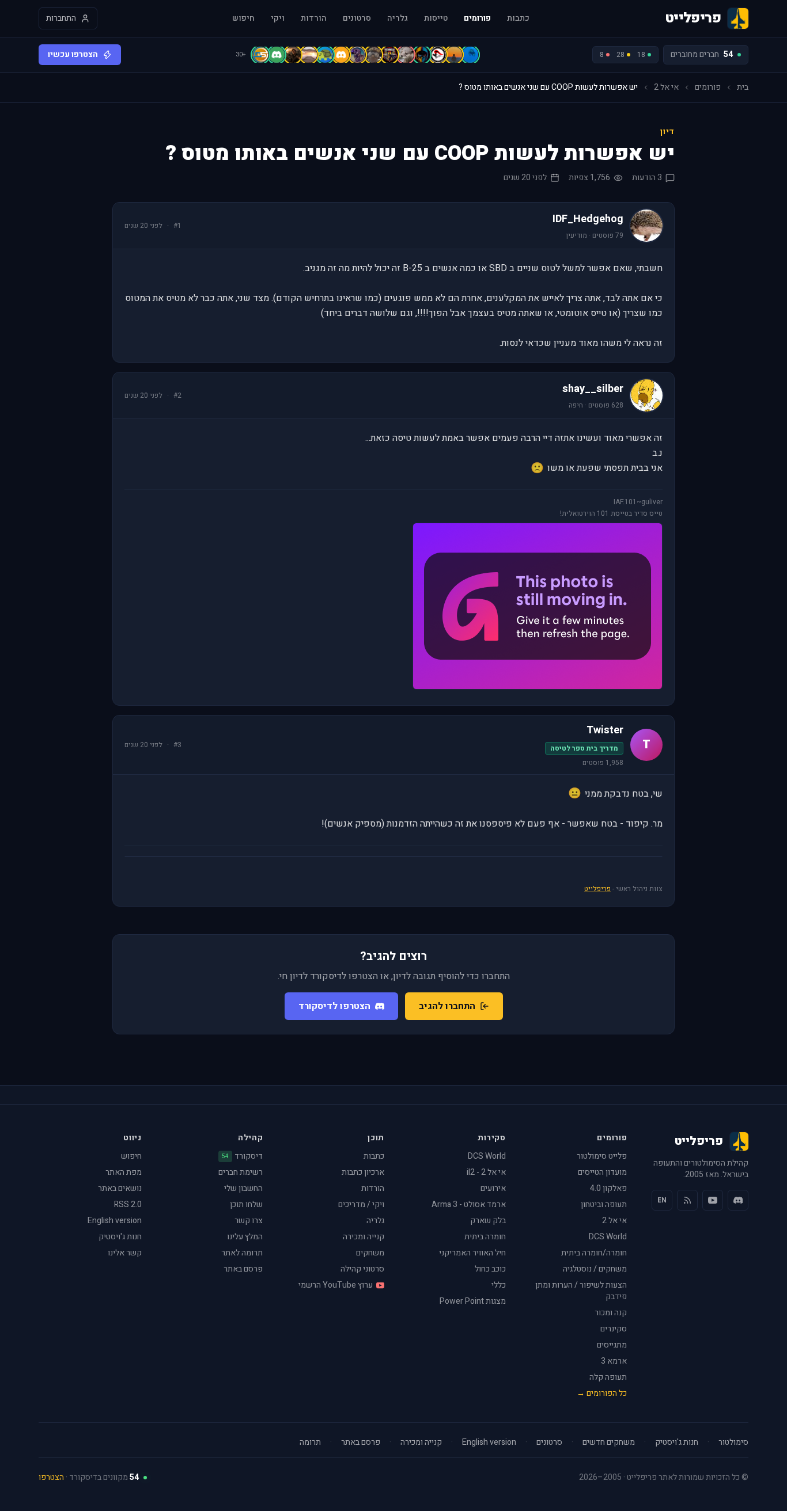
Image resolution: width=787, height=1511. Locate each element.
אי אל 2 (666, 87)
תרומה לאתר (242, 1253)
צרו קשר (248, 1221)
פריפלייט (597, 889)
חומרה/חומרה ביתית (594, 1253)
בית (742, 87)
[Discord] (738, 1200)
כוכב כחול (490, 1269)
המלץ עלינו (245, 1237)
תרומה (310, 1442)
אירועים (493, 1188)
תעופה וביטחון (604, 1204)
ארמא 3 (614, 1361)
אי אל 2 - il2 (486, 1172)
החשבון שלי (243, 1188)
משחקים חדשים (608, 1442)
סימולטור (733, 1442)
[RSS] (687, 1200)
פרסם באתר (243, 1269)
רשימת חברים (240, 1172)
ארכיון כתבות (363, 1172)
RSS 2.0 (128, 1204)
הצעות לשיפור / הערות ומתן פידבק (581, 1291)
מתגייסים (612, 1345)
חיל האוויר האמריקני (472, 1253)
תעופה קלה (608, 1377)
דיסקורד (242, 1156)
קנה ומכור (611, 1313)
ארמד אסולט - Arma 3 (469, 1204)
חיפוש (243, 18)
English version (115, 1221)
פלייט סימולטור (602, 1156)
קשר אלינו (125, 1253)
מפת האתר (123, 1172)
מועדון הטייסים (602, 1172)
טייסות (436, 18)
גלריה (397, 18)
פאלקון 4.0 (608, 1188)
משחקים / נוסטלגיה (595, 1269)
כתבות (518, 18)
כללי (498, 1285)
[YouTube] (712, 1200)
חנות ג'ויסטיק (120, 1237)
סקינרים (613, 1329)
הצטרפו (51, 1477)
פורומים (477, 18)
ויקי (278, 18)
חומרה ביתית (485, 1237)
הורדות (314, 18)
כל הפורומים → (602, 1393)
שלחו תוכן (246, 1204)
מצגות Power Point (473, 1301)
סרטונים (357, 18)
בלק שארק (488, 1221)
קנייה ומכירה (363, 1237)
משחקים (370, 1253)
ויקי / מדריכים (361, 1204)
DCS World (608, 1237)
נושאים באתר (120, 1188)
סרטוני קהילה (362, 1269)
